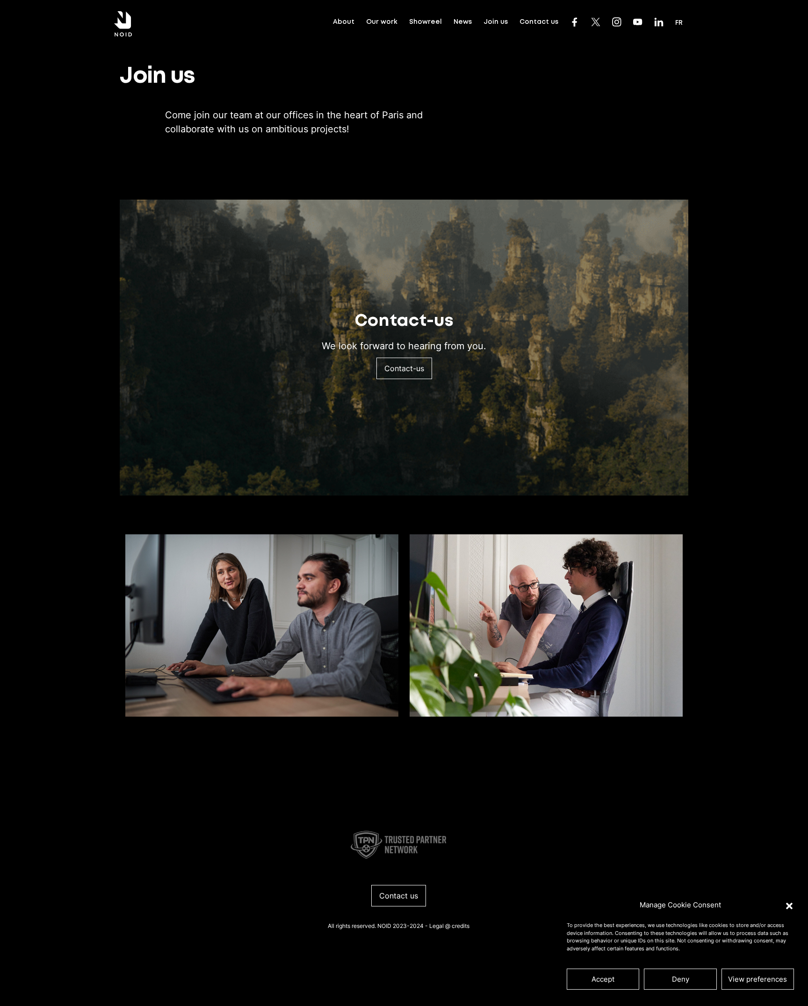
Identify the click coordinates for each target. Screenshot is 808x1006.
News (463, 22)
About (343, 22)
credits (460, 925)
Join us (495, 22)
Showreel (425, 22)
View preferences (757, 979)
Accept (603, 979)
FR (679, 23)
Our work (381, 22)
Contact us (538, 22)
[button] (789, 905)
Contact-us (404, 368)
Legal (436, 925)
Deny (680, 979)
